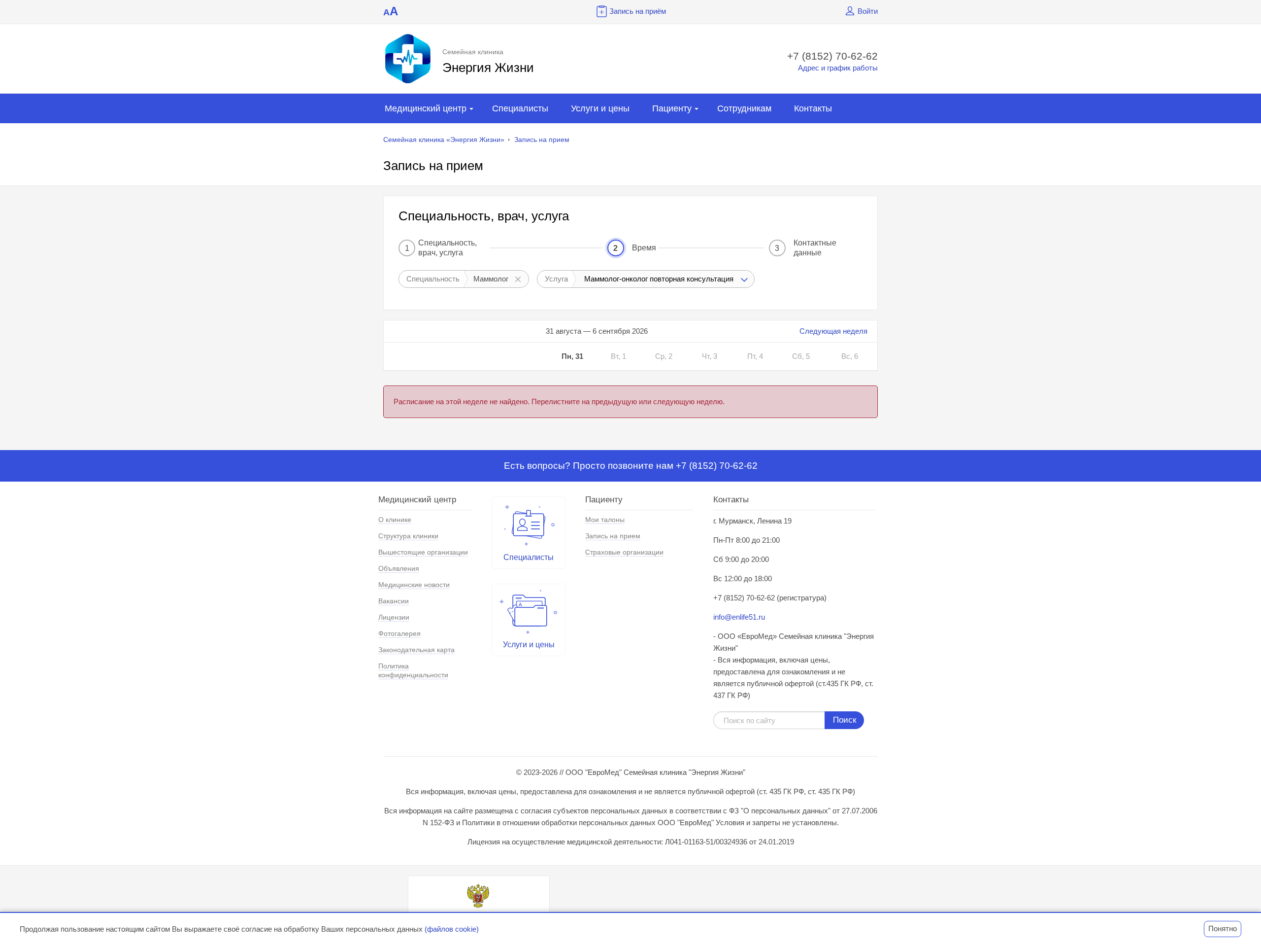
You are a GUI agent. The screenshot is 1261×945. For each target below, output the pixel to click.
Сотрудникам (744, 108)
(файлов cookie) (452, 929)
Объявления (398, 568)
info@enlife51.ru (739, 617)
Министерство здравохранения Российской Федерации (479, 918)
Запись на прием (541, 139)
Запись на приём (637, 11)
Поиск (844, 720)
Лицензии (393, 617)
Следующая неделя (833, 331)
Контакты (813, 108)
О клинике (394, 520)
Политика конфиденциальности (413, 670)
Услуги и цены (600, 108)
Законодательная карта (416, 650)
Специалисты (520, 108)
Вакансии (393, 601)
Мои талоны (605, 520)
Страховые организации (624, 552)
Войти (868, 11)
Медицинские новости (414, 585)
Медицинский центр (425, 108)
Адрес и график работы (838, 68)
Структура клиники (408, 536)
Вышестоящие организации (423, 552)
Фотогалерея (399, 633)
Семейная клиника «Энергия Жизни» (443, 139)
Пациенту (672, 108)
